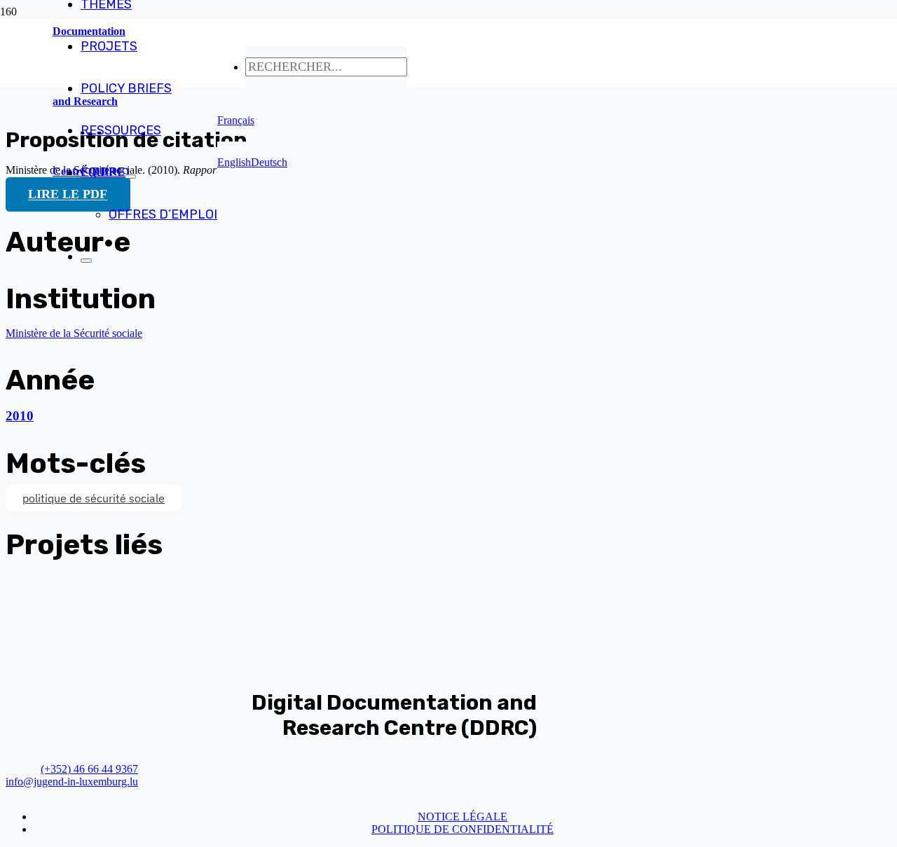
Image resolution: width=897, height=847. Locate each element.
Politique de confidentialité (462, 829)
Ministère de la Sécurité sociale (74, 333)
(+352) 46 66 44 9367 (89, 769)
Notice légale (462, 816)
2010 (20, 415)
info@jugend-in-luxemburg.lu (72, 781)
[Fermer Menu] (86, 261)
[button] (235, 120)
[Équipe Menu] (130, 176)
